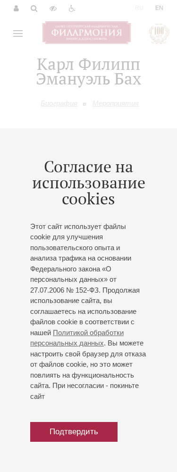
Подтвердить (74, 431)
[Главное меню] (18, 33)
